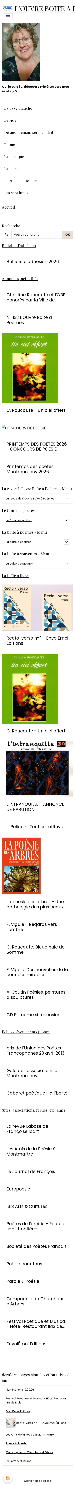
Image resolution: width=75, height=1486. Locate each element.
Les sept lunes (16, 193)
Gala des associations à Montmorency (32, 1073)
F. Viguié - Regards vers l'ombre (32, 927)
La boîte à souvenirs (19, 564)
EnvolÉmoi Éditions (26, 1343)
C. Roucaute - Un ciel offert (36, 410)
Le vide (10, 120)
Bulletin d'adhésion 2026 (33, 261)
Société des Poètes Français (37, 1246)
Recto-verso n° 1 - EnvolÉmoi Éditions (37, 641)
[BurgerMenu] (8, 16)
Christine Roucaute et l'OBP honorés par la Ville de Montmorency (36, 297)
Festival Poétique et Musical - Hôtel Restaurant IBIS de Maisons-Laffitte (36, 1324)
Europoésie (18, 1189)
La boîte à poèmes (18, 542)
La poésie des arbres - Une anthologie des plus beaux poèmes (35, 904)
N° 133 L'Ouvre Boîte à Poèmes (29, 320)
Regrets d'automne (20, 180)
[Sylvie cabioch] (21, 47)
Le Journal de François (31, 1171)
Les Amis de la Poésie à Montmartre (31, 1151)
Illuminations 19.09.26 (20, 1390)
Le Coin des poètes (19, 520)
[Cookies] (7, 1478)
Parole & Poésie (23, 1281)
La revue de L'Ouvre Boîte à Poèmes (30, 498)
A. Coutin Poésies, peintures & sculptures (36, 995)
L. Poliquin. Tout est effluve (35, 826)
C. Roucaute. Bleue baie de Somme (36, 949)
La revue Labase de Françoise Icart (27, 1129)
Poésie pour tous (24, 1263)
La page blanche (18, 108)
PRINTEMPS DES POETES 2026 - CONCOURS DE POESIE (37, 447)
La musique (14, 156)
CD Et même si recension (34, 1014)
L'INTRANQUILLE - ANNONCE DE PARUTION (35, 807)
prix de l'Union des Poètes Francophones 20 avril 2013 (35, 1050)
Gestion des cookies (37, 1481)
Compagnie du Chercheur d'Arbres (35, 1301)
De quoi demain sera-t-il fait (28, 132)
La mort (11, 168)
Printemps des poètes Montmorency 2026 (30, 469)
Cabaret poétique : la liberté (37, 1093)
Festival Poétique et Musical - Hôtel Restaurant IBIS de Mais (37, 1400)
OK (67, 234)
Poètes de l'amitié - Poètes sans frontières (35, 1226)
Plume (9, 144)
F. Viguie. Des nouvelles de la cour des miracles (37, 972)
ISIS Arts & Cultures (27, 1206)
